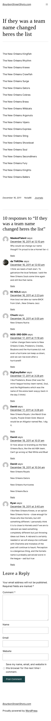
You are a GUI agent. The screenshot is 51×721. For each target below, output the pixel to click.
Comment (9, 592)
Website (7, 651)
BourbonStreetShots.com (17, 4)
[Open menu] (46, 4)
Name (6, 624)
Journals (39, 197)
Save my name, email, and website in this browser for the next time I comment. (26, 668)
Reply (12, 256)
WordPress (31, 710)
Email (5, 637)
